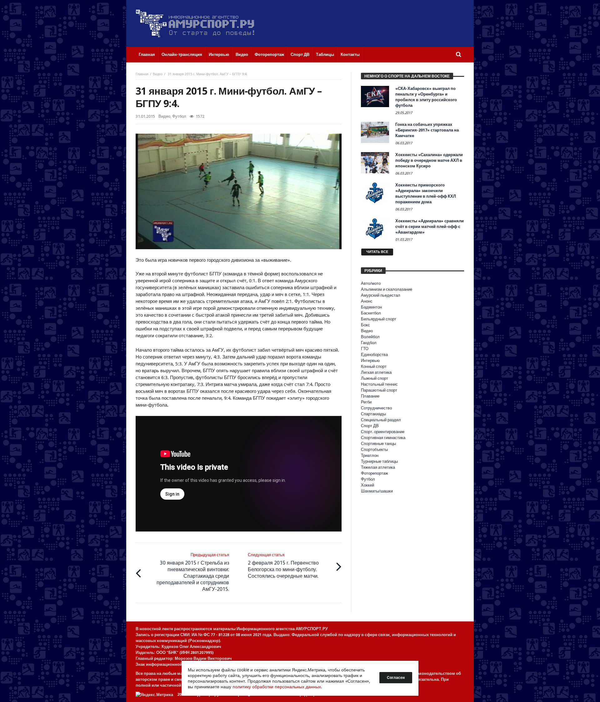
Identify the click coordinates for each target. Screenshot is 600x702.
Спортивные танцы (378, 443)
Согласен (396, 677)
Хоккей (367, 485)
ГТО (364, 348)
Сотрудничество (376, 408)
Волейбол (370, 336)
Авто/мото (371, 283)
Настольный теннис (379, 384)
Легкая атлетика (376, 372)
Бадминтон (371, 307)
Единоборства (374, 354)
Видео (157, 74)
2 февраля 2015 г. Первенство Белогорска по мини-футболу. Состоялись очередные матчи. (283, 565)
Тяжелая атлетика (378, 467)
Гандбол (369, 342)
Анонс (366, 301)
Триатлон (369, 455)
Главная (142, 74)
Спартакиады (373, 414)
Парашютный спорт (379, 390)
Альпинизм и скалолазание (386, 289)
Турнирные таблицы (379, 461)
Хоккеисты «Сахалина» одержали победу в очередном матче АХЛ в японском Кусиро (429, 160)
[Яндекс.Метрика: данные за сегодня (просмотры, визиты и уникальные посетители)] (154, 695)
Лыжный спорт (374, 378)
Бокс (365, 325)
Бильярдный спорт (378, 319)
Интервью (370, 360)
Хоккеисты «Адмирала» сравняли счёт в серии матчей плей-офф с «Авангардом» (429, 227)
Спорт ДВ (370, 425)
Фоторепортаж (374, 473)
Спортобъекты (374, 449)
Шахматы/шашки (377, 491)
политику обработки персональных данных (276, 686)
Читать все (377, 252)
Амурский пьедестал (380, 295)
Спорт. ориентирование (382, 431)
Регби (366, 402)
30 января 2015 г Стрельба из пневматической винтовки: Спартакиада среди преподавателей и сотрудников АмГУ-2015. (193, 572)
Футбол (179, 116)
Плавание (370, 396)
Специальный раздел (381, 420)
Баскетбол (371, 313)
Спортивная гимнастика (383, 437)
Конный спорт (374, 366)
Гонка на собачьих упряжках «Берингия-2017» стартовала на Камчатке (427, 130)
